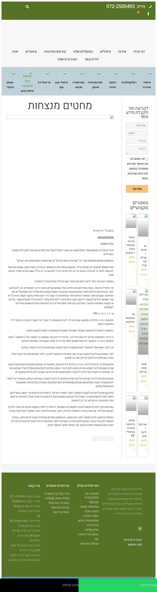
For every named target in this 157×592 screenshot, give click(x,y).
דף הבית (139, 51)
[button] (27, 6)
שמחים (80, 364)
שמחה (101, 320)
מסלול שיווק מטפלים (57, 498)
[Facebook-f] (148, 13)
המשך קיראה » (144, 274)
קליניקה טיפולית (27, 516)
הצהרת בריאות (61, 512)
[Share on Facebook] (111, 438)
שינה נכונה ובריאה (143, 368)
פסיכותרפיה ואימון (88, 520)
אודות (122, 51)
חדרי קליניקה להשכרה (56, 494)
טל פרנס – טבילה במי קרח (143, 255)
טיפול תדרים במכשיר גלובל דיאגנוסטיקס (128, 245)
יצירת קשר (91, 59)
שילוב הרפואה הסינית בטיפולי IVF (130, 428)
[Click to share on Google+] (105, 438)
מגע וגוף (94, 502)
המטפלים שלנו (83, 51)
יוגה (97, 539)
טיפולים (105, 51)
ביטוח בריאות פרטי (58, 503)
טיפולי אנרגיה (91, 516)
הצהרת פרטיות (133, 539)
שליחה (137, 188)
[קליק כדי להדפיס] (94, 438)
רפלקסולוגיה (91, 530)
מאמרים (31, 51)
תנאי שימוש (135, 544)
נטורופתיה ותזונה (89, 507)
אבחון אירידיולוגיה (88, 534)
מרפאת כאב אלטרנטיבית (92, 496)
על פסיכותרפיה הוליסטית (128, 318)
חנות (15, 51)
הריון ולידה (93, 525)
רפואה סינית (92, 511)
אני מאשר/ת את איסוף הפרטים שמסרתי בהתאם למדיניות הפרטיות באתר (137, 168)
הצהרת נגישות (67, 59)
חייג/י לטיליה (70, 585)
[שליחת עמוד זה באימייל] (100, 438)
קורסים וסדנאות (55, 51)
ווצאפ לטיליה (149, 585)
